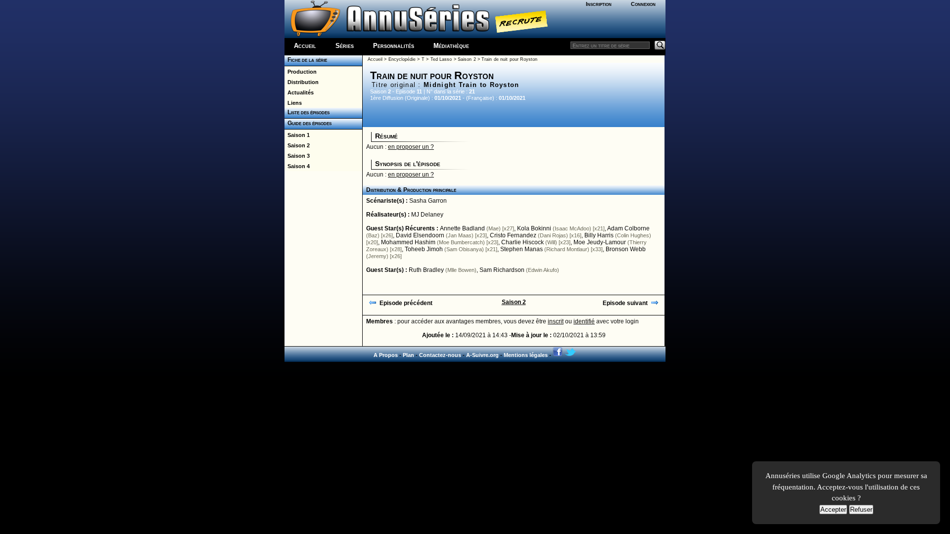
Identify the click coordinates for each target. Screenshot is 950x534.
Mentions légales (526, 355)
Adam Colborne (628, 228)
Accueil (305, 45)
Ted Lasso (441, 59)
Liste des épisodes (307, 112)
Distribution (302, 82)
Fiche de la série (306, 59)
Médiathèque (451, 45)
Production (301, 72)
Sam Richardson (501, 270)
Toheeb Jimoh (424, 249)
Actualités (299, 92)
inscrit (556, 321)
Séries (344, 45)
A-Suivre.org (482, 355)
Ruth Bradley (426, 270)
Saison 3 (297, 156)
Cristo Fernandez (513, 235)
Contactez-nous (440, 355)
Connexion (643, 4)
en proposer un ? (411, 146)
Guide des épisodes (308, 123)
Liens (293, 103)
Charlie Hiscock (522, 242)
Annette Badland (462, 228)
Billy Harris (599, 235)
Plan (408, 355)
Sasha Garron (428, 200)
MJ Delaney (427, 214)
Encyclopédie (402, 59)
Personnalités (393, 45)
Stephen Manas (521, 249)
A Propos (386, 355)
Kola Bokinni (534, 228)
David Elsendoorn (420, 235)
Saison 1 (297, 135)
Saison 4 (297, 166)
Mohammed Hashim (408, 242)
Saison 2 (297, 145)
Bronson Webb (626, 249)
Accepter (833, 509)
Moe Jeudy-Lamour (599, 242)
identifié (584, 321)
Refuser (861, 509)
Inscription (599, 4)
